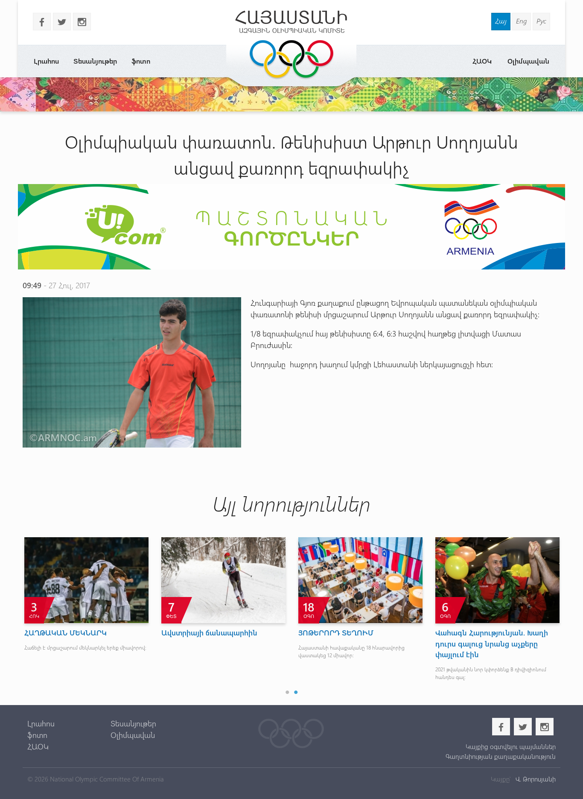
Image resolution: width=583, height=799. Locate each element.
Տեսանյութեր (95, 60)
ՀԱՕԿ (482, 60)
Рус (541, 20)
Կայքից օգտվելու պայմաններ (510, 746)
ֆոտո (140, 60)
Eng (521, 20)
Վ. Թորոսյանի (535, 779)
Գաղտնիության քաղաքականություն (500, 756)
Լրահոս (46, 60)
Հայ (501, 20)
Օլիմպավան (528, 60)
